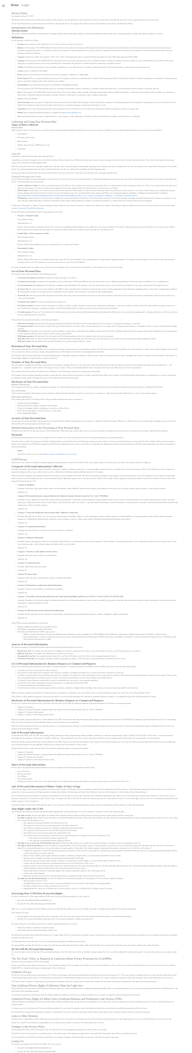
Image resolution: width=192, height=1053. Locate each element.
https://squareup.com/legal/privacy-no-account (60, 454)
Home (15, 5)
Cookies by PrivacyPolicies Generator (31, 208)
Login (25, 5)
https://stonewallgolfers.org (71, 112)
